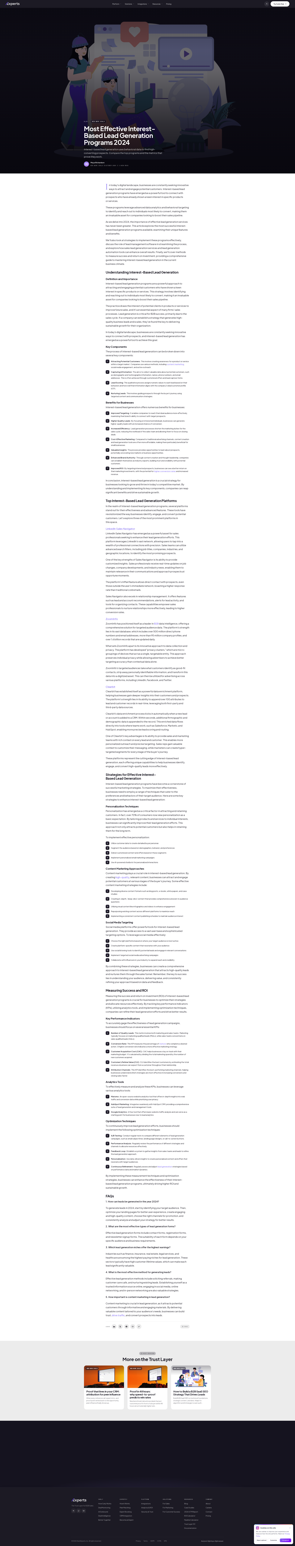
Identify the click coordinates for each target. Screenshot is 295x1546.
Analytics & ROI (147, 1508)
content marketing (175, 364)
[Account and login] (266, 3)
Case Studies (189, 1508)
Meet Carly (158, 1473)
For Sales (166, 1504)
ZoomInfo (112, 618)
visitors (162, 1044)
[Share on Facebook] (126, 1326)
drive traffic (118, 1315)
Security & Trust (147, 1512)
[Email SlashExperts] (84, 1511)
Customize (273, 1540)
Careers (209, 1508)
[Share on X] (120, 1326)
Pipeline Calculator (191, 1520)
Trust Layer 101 (189, 1524)
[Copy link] (139, 1326)
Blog (85, 121)
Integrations (142, 4)
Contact (209, 1512)
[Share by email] (132, 1326)
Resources (157, 4)
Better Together (104, 1520)
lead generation (165, 1166)
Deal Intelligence (104, 1516)
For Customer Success (171, 1512)
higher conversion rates (165, 471)
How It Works (125, 1504)
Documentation (190, 1528)
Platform (115, 4)
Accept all (285, 1540)
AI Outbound (103, 1512)
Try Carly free (278, 4)
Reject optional (261, 1540)
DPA (165, 1541)
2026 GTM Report (191, 1512)
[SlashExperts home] (12, 4)
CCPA (159, 1541)
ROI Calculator (189, 1516)
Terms (145, 1541)
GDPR (152, 1541)
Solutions (128, 4)
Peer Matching (125, 1508)
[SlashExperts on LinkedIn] (73, 1511)
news (186, 1326)
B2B (156, 623)
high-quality (122, 877)
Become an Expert (127, 1520)
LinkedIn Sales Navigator (120, 528)
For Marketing (168, 1508)
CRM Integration (126, 1516)
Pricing (168, 4)
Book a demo (138, 1473)
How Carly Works (104, 1504)
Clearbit (110, 686)
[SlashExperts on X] (79, 1511)
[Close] (290, 1528)
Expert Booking (126, 1512)
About (208, 1504)
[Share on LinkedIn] (114, 1326)
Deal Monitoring (104, 1508)
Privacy (138, 1541)
